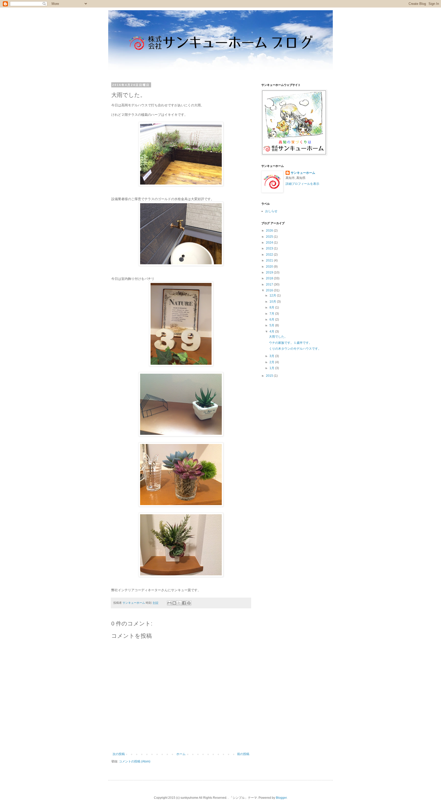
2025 (270, 236)
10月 (273, 301)
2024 (270, 242)
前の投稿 (243, 754)
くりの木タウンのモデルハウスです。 (295, 348)
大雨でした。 (278, 336)
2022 (270, 254)
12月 (273, 295)
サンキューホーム (303, 173)
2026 (270, 230)
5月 (272, 325)
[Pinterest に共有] (188, 603)
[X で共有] (179, 603)
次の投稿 (119, 754)
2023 (270, 248)
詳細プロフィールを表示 (302, 184)
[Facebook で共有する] (184, 603)
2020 (270, 266)
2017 (270, 284)
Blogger (281, 798)
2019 (270, 272)
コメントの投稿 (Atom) (134, 761)
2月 (272, 362)
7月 (272, 313)
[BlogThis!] (174, 603)
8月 (272, 307)
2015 (270, 376)
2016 (270, 290)
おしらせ (271, 211)
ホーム (181, 754)
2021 (270, 260)
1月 (272, 368)
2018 (270, 278)
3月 (272, 356)
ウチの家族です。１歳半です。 (290, 343)
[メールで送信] (169, 603)
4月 (272, 331)
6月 (272, 319)
